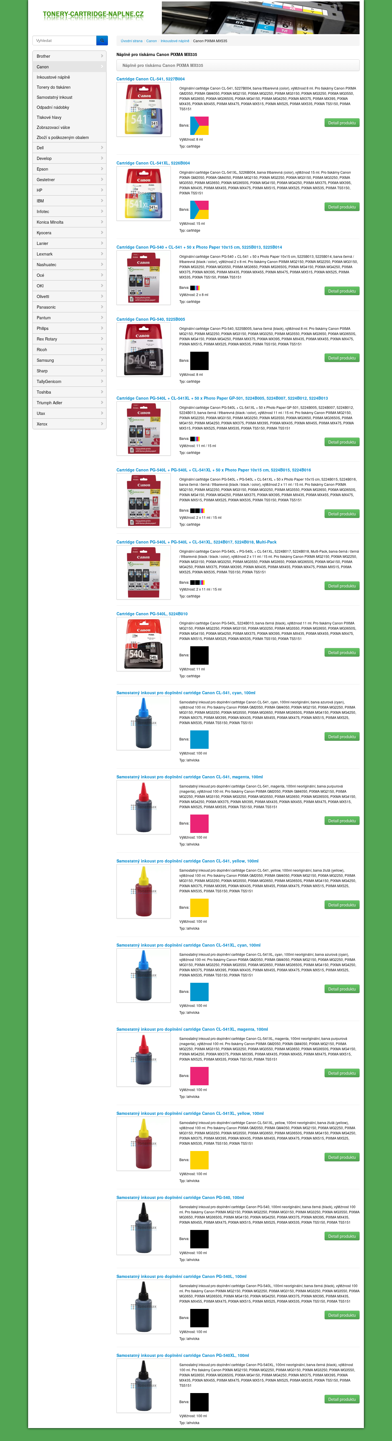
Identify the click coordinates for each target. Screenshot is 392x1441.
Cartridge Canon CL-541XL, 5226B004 (153, 163)
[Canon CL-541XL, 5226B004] (144, 192)
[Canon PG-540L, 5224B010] (144, 643)
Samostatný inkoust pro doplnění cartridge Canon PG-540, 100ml (180, 1197)
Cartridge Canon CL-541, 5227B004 (151, 79)
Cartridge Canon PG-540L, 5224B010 (152, 613)
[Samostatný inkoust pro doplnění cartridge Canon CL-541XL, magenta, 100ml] (144, 1059)
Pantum (44, 317)
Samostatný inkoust (54, 97)
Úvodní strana (132, 40)
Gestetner (46, 179)
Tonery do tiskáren (54, 87)
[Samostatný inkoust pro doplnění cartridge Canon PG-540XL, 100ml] (144, 1385)
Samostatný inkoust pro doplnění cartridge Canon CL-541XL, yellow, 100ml (190, 1113)
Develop (44, 158)
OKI (40, 286)
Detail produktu (342, 122)
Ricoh (42, 349)
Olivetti (43, 296)
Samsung (45, 360)
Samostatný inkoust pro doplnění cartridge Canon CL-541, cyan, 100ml (186, 692)
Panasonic (46, 307)
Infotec (43, 211)
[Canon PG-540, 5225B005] (144, 349)
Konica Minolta (50, 222)
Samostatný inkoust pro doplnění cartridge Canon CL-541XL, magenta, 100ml (192, 1029)
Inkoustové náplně (53, 77)
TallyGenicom (49, 381)
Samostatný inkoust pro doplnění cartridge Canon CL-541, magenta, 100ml (190, 777)
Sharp (42, 371)
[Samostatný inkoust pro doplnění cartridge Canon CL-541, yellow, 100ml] (144, 890)
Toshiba (44, 392)
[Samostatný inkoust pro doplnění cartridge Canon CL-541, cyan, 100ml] (144, 722)
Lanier (42, 243)
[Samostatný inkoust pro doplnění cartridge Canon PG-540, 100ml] (144, 1227)
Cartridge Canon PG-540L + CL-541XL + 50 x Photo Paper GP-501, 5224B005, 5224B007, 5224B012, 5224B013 (222, 398)
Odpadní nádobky (53, 107)
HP (39, 190)
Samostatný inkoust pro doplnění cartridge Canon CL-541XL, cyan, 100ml (189, 945)
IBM (40, 201)
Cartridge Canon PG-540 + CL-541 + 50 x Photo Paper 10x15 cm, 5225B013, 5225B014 (199, 247)
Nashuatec (46, 264)
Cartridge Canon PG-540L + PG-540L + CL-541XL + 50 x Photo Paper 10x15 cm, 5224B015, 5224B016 (214, 470)
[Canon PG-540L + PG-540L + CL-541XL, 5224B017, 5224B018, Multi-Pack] (144, 571)
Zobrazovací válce (53, 127)
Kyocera (44, 232)
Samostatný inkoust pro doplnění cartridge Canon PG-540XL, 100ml (183, 1355)
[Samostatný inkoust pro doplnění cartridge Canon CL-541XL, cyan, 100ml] (144, 974)
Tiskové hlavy (49, 117)
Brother (43, 56)
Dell (40, 147)
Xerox (42, 424)
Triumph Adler (49, 402)
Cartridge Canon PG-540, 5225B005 (151, 319)
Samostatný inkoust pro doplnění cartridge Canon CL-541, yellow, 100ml (188, 861)
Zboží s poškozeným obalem (63, 137)
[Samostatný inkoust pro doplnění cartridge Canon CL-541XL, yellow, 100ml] (144, 1143)
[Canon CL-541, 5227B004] (144, 108)
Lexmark (45, 254)
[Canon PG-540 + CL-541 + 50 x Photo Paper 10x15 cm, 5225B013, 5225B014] (144, 276)
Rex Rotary (47, 339)
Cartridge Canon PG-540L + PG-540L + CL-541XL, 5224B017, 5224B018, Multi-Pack (197, 542)
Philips (42, 328)
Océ (40, 275)
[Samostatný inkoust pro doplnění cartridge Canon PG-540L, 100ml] (144, 1306)
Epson (42, 169)
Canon (43, 66)
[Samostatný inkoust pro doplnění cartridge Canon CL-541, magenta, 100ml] (144, 806)
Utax (41, 413)
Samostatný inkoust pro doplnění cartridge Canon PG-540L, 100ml (182, 1276)
